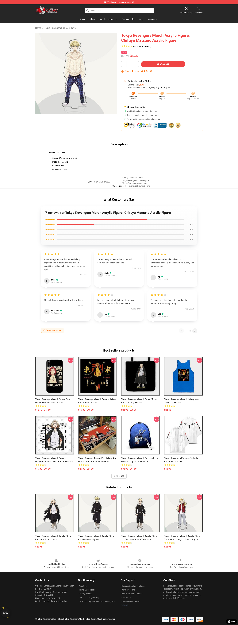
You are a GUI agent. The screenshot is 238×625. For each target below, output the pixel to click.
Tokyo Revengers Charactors (134, 183)
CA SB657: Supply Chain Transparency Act (97, 601)
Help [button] (233, 622)
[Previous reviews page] (181, 330)
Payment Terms (128, 590)
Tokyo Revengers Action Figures (136, 180)
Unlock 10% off (5, 612)
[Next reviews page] (194, 330)
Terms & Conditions (87, 590)
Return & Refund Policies (131, 594)
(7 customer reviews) (142, 46)
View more (119, 476)
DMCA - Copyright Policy (89, 597)
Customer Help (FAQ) (130, 601)
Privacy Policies (85, 594)
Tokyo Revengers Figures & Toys (60, 28)
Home (38, 28)
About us (82, 586)
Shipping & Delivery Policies (132, 586)
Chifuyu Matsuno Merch (132, 178)
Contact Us (126, 597)
